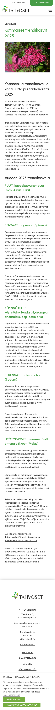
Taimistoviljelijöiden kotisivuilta (21, 537)
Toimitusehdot (27, 644)
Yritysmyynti (41, 2)
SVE (13, 2)
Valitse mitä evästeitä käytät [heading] (22, 677)
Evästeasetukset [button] (11, 695)
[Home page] (27, 595)
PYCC (24, 2)
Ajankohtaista (27, 658)
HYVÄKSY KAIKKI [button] (14, 699)
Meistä (27, 663)
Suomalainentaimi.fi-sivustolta (21, 540)
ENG (19, 2)
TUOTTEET (27, 652)
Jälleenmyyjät (28, 669)
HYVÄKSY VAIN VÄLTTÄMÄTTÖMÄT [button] (22, 705)
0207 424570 (27, 638)
